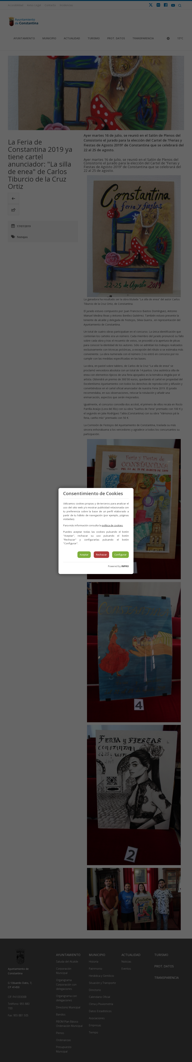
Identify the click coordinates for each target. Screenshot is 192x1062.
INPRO (125, 566)
